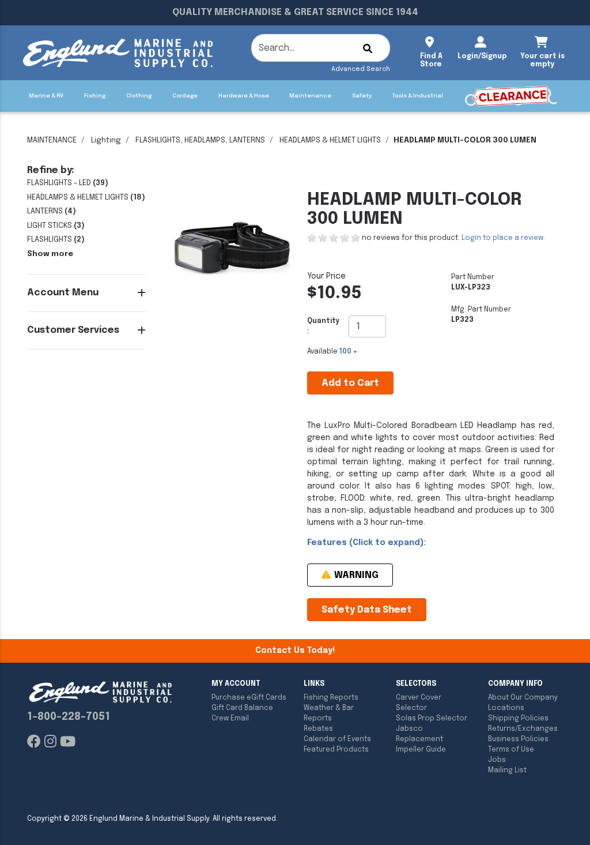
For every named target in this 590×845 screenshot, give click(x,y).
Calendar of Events (337, 739)
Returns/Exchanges (523, 729)
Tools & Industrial (417, 96)
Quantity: (323, 326)
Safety (362, 96)
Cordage (185, 96)
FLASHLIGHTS (49, 239)
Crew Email (230, 718)
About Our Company (523, 697)
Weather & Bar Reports (329, 713)
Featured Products (336, 749)
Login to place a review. (503, 238)
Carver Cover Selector (418, 703)
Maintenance (310, 96)
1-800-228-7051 (68, 717)
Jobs (497, 760)
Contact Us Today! (295, 651)
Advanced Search (360, 69)
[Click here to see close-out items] (510, 96)
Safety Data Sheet (367, 610)
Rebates (318, 729)
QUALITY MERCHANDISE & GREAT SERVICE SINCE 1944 (295, 12)
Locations (506, 708)
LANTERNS (45, 211)
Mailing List (507, 770)
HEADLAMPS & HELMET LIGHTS (330, 140)
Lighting (106, 140)
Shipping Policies (518, 718)
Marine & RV (46, 96)
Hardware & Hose (243, 96)
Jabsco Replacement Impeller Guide (421, 739)
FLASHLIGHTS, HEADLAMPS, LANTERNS (200, 140)
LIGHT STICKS (49, 226)
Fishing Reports (331, 697)
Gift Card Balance (242, 708)
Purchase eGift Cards (248, 697)
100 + (348, 351)
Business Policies (518, 739)
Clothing (139, 96)
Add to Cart (350, 383)
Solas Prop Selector (431, 718)
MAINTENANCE (52, 140)
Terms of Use (511, 749)
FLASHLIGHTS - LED (59, 183)
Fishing (94, 96)
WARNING (355, 575)
